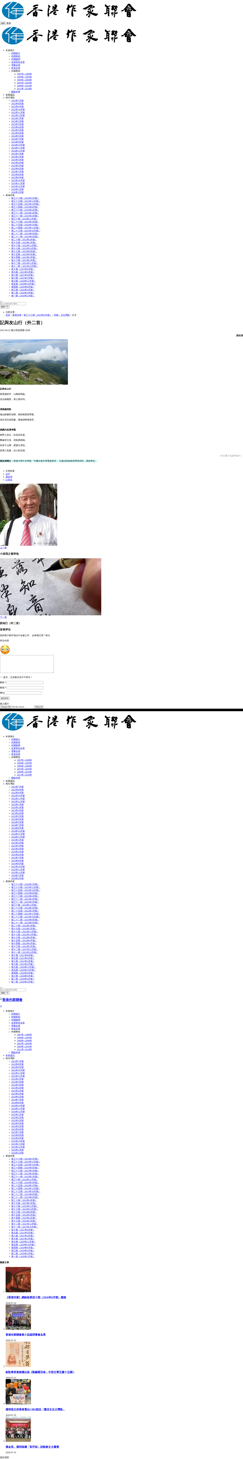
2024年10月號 (18, 145)
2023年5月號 (17, 130)
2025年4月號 (17, 163)
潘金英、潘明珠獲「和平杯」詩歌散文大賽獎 (33, 1446)
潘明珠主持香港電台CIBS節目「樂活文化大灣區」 (35, 1409)
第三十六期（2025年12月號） (25, 201)
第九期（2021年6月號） (23, 272)
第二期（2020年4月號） (23, 293)
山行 (8, 474)
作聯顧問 (15, 59)
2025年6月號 (17, 168)
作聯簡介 (15, 53)
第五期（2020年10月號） (23, 284)
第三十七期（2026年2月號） (25, 198)
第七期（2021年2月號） (23, 278)
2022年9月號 (17, 106)
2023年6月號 (17, 133)
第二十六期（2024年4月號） (25, 222)
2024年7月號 (17, 139)
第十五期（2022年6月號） (24, 254)
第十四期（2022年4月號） (24, 257)
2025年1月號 (17, 154)
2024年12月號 (18, 151)
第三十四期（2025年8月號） (25, 207)
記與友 (9, 480)
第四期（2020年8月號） (23, 287)
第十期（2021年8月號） (23, 269)
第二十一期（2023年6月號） (25, 236)
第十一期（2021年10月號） (24, 266)
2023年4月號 (17, 127)
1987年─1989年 (24, 74)
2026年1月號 (17, 189)
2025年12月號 (18, 186)
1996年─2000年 (24, 80)
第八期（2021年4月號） (23, 275)
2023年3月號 (17, 124)
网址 (2, 693)
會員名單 (15, 68)
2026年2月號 (17, 192)
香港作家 (16, 315)
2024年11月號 (18, 148)
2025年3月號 (17, 160)
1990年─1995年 (24, 77)
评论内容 (4, 640)
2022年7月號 (17, 100)
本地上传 (38, 707)
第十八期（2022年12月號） (24, 245)
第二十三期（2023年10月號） (25, 231)
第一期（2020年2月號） (23, 296)
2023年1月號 (17, 118)
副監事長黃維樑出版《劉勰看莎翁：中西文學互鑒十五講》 (40, 1372)
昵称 (3, 682)
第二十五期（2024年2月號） (25, 225)
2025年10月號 (18, 180)
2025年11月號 (18, 183)
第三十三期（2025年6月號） (25, 210)
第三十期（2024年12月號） (24, 219)
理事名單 (15, 65)
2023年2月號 (17, 121)
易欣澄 (9, 477)
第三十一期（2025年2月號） (25, 216)
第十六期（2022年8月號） (24, 251)
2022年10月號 (18, 109)
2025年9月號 (17, 177)
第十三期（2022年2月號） (24, 260)
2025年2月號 (17, 157)
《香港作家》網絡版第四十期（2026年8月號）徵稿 (36, 1297)
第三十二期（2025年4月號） (25, 213)
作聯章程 (15, 56)
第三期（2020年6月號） (23, 290)
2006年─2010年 (24, 86)
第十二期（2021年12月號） (24, 263)
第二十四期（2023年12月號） (25, 228)
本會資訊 (10, 94)
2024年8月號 (17, 142)
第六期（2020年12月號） (23, 281)
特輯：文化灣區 (62, 315)
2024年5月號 (17, 136)
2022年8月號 (17, 103)
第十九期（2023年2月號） (24, 242)
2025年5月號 (17, 165)
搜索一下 (4, 307)
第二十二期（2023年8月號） (25, 233)
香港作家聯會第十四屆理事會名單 (26, 1334)
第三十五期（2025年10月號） (25, 204)
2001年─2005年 (24, 83)
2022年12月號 (18, 115)
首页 (8, 315)
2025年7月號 (17, 171)
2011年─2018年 (24, 89)
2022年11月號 (18, 112)
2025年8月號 (17, 174)
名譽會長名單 (18, 62)
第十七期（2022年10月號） (24, 248)
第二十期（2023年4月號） (24, 239)
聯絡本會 (15, 92)
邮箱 (3, 687)
